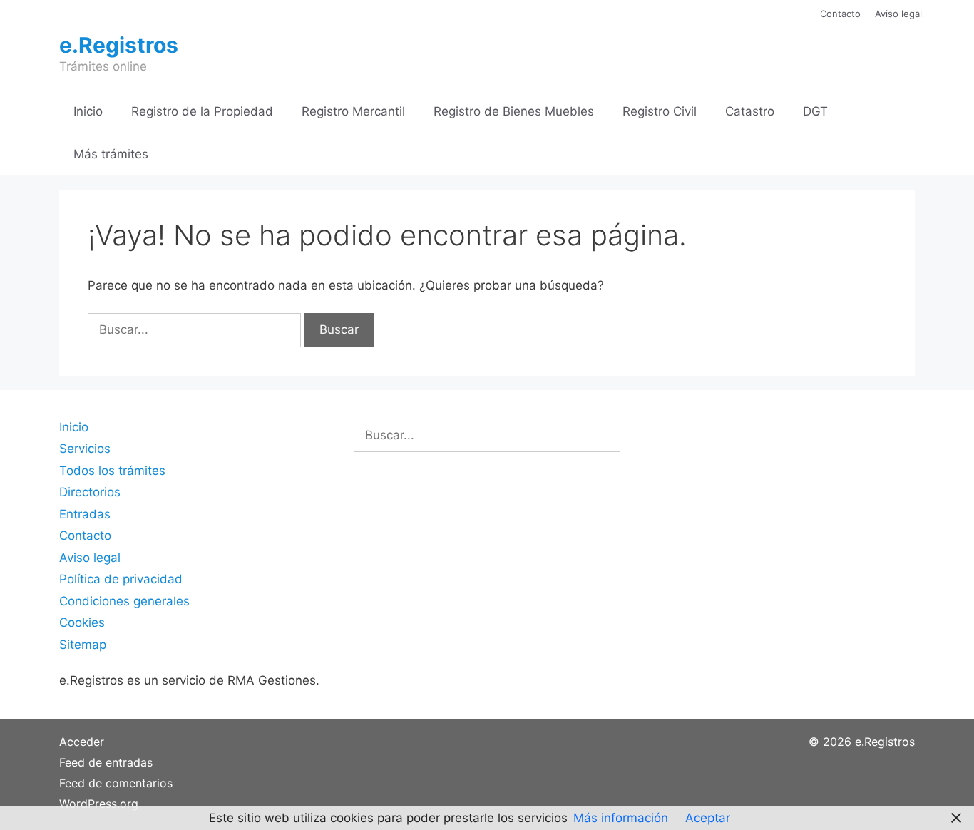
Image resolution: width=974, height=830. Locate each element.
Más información (620, 818)
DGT (815, 111)
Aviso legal (898, 13)
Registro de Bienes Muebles (514, 111)
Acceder (81, 741)
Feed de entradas (106, 762)
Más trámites (110, 154)
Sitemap (82, 644)
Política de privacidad (121, 579)
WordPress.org (98, 803)
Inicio (88, 111)
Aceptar (707, 818)
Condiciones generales (124, 601)
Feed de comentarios (116, 783)
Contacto (840, 13)
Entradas (85, 514)
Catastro (749, 111)
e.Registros (118, 45)
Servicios (85, 448)
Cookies (82, 622)
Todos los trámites (112, 470)
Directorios (90, 492)
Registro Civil (659, 111)
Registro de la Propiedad (202, 111)
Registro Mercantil (353, 111)
